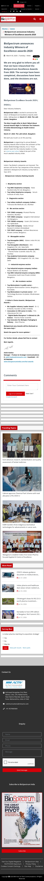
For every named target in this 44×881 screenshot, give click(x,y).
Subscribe (37, 9)
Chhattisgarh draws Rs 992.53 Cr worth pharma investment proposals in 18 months (29, 599)
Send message (22, 770)
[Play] (37, 59)
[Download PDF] (35, 59)
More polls (26, 648)
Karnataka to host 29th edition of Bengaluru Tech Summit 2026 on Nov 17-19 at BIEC (28, 613)
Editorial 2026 (19, 6)
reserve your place (12, 151)
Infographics (37, 5)
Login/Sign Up (4, 11)
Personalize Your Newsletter (26, 9)
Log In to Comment (15, 394)
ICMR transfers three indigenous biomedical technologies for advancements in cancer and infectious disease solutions (19, 526)
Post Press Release (13, 9)
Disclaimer (39, 866)
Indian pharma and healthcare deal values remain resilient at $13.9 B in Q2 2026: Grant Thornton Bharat (28, 586)
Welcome (5, 5)
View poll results (15, 648)
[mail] (33, 59)
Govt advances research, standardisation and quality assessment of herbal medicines (22, 461)
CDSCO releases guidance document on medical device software (27, 573)
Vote (5, 648)
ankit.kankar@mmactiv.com (16, 357)
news (12, 29)
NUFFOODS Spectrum (12, 864)
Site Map (27, 866)
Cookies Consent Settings (10, 866)
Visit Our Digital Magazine (11, 862)
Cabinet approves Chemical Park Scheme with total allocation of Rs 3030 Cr (21, 494)
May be (7, 644)
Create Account (11, 397)
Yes (5, 638)
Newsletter (29, 5)
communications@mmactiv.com (17, 704)
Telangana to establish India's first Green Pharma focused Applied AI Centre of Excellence (20, 556)
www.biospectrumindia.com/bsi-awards (18, 362)
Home (5, 29)
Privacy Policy (31, 864)
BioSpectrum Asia (32, 862)
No (5, 641)
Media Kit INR (4, 9)
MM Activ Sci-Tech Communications (24, 876)
